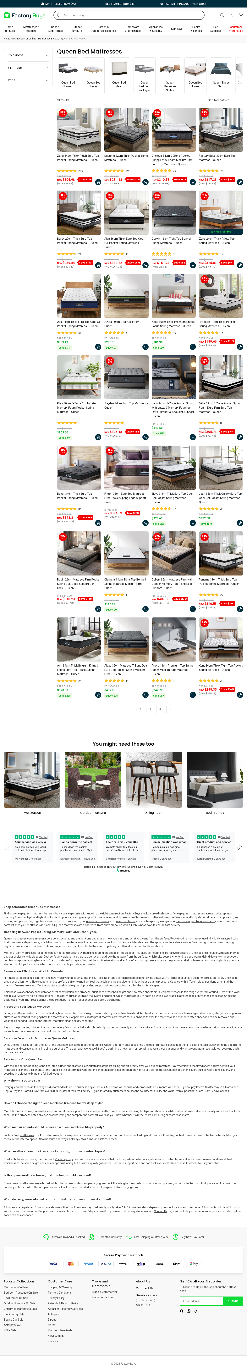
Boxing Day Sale (13, 1319)
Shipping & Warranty (60, 1287)
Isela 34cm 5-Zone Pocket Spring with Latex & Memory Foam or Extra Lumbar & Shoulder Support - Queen (174, 410)
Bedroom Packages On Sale (21, 1292)
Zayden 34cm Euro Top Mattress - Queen (126, 405)
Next (239, 76)
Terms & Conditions (60, 1292)
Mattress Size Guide (60, 1330)
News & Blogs (56, 1335)
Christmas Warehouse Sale (20, 1308)
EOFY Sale (10, 1330)
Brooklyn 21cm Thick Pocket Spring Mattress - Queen (217, 324)
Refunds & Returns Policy (63, 1303)
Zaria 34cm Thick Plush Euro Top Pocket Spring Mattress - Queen (78, 158)
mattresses (27, 1135)
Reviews (53, 1341)
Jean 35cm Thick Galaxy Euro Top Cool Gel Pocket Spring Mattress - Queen (220, 498)
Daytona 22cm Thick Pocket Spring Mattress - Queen (126, 158)
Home (7, 38)
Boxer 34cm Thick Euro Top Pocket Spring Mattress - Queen (77, 496)
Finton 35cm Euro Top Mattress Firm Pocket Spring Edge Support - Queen (126, 498)
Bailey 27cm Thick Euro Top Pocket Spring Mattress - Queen (77, 241)
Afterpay (53, 1314)
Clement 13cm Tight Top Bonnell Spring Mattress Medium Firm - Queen (125, 584)
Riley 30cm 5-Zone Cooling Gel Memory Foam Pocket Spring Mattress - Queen (76, 408)
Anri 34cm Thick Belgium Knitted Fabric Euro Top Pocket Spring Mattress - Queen (77, 670)
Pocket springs (64, 1159)
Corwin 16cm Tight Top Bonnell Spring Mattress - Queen (171, 241)
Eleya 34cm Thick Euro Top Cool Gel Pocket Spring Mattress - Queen (172, 498)
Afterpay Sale (12, 1325)
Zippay (52, 1319)
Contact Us (160, 1211)
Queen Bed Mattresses (73, 38)
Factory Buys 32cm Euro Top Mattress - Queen (217, 158)
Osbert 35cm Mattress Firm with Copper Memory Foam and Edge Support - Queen (172, 584)
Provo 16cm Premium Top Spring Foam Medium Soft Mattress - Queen (173, 670)
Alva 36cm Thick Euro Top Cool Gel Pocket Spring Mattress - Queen (124, 243)
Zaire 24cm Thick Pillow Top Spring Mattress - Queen (217, 241)
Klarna (52, 1325)
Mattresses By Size (48, 38)
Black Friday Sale (14, 1314)
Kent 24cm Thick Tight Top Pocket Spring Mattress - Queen (221, 668)
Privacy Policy (56, 1298)
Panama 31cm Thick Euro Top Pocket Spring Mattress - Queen (219, 582)
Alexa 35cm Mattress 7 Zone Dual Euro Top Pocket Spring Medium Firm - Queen (125, 670)
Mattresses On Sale (16, 1287)
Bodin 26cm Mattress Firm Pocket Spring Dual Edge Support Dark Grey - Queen (78, 584)
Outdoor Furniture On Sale (20, 1303)
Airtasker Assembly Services (65, 1308)
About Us (143, 1281)
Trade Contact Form (104, 1297)
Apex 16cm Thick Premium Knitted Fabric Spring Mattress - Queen (173, 324)
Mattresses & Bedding (24, 38)
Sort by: (213, 100)
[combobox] (129, 15)
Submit (233, 1301)
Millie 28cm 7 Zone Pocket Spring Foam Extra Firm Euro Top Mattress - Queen (220, 408)
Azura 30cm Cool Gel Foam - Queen (122, 324)
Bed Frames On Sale (16, 1298)
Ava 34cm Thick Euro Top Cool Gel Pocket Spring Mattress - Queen (79, 324)
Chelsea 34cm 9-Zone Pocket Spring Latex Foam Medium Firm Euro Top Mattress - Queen (172, 160)
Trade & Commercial (104, 1291)
